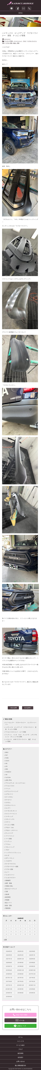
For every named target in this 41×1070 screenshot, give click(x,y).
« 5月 (5, 939)
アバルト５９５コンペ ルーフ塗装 (16, 732)
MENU (20, 13)
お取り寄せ (8, 780)
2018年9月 (9, 974)
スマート (7, 822)
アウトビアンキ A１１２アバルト (15, 783)
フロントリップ (9, 847)
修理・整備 (8, 883)
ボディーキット (9, 858)
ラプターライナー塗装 (11, 866)
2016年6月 (20, 993)
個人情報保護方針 (20, 1065)
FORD (7, 758)
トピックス (20, 1041)
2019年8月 (32, 962)
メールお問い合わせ (23, 8)
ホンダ (7, 855)
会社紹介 (20, 1057)
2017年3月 (20, 981)
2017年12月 (32, 974)
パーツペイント (18, 41)
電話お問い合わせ (29, 8)
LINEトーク (21, 1026)
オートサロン (9, 797)
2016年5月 (32, 993)
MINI (6, 769)
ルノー (7, 872)
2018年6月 (20, 974)
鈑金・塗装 (16, 43)
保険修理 (7, 880)
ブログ (24, 41)
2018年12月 (20, 970)
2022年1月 (32, 955)
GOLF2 (7, 761)
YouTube (8, 777)
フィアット (8, 841)
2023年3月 (20, 951)
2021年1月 (9, 959)
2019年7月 (9, 966)
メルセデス (8, 861)
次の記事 (27, 708)
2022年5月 (9, 955)
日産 (6, 891)
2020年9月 (32, 959)
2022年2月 (20, 955)
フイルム (7, 844)
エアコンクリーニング (11, 791)
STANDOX (8, 772)
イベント (7, 788)
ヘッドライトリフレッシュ (13, 852)
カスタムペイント (10, 805)
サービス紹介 (20, 1045)
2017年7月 (20, 978)
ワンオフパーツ (9, 875)
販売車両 (7, 897)
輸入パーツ (8, 903)
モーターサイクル (10, 864)
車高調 (7, 900)
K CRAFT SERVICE (20, 3)
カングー (7, 808)
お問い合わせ (20, 1061)
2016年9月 (20, 989)
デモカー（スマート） (11, 830)
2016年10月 (9, 989)
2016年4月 (9, 996)
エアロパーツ (9, 794)
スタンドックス (9, 819)
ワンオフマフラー (10, 878)
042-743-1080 (21, 1015)
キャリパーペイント (11, 814)
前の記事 (14, 708)
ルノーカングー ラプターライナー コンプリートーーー (20, 723)
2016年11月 (32, 985)
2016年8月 (32, 989)
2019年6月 (20, 966)
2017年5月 (32, 978)
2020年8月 (9, 962)
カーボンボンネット (11, 811)
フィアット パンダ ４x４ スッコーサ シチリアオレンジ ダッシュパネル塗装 (21, 736)
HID (6, 763)
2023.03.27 (7, 39)
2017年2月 (32, 981)
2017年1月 (9, 985)
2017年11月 (9, 978)
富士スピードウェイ (11, 889)
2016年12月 (20, 985)
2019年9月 (20, 962)
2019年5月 (32, 966)
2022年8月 (32, 951)
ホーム (20, 1037)
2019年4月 (9, 970)
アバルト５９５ (9, 786)
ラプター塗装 (9, 43)
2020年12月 (20, 959)
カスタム (7, 802)
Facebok (17, 8)
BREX (6, 752)
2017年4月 (9, 981)
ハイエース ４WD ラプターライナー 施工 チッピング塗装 (20, 740)
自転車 (7, 894)
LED (6, 766)
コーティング (9, 816)
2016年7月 (9, 993)
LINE (11, 8)
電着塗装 (7, 908)
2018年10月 (32, 970)
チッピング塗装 (8, 41)
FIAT (6, 755)
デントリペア (9, 833)
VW (6, 774)
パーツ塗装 (8, 839)
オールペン (8, 800)
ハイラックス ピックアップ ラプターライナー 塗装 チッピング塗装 (20, 728)
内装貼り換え (9, 886)
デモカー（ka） (9, 827)
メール (21, 1020)
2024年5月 (9, 951)
